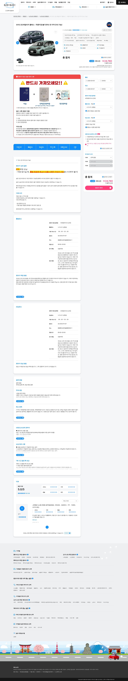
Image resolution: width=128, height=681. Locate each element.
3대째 (86, 165)
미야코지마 (79, 557)
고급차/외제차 (64, 572)
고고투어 (104, 679)
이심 (98, 679)
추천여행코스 (61, 618)
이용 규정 (32, 671)
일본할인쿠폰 (62, 2)
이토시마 (54, 563)
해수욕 (93, 588)
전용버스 (15, 590)
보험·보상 (36, 618)
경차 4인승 (34, 572)
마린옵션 (71, 588)
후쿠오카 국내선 (17, 563)
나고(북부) (72, 557)
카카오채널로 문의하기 (48, 671)
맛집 (69, 2)
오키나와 (40, 627)
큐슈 (35, 627)
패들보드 (65, 588)
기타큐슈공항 (46, 563)
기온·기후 (72, 618)
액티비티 (28, 2)
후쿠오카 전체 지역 (62, 563)
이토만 (88, 602)
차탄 (61, 602)
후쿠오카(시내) (38, 563)
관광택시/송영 (47, 588)
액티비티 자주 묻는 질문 (20, 608)
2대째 (86, 161)
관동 (26, 627)
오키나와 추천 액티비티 (20, 600)
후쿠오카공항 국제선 (28, 563)
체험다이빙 (22, 588)
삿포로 (23, 557)
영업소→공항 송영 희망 (93, 127)
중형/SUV (51, 572)
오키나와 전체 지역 (95, 557)
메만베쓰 (42, 557)
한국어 (112, 2)
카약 (60, 588)
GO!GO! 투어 (17, 16)
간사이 (30, 627)
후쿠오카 (99, 602)
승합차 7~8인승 (43, 572)
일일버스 (36, 588)
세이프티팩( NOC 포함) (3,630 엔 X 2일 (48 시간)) (100, 140)
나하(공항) (65, 557)
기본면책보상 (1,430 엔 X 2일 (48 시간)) (98, 136)
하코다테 (29, 557)
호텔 (55, 2)
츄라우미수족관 (67, 602)
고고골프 (50, 2)
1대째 (86, 157)
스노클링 (15, 588)
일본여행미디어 (42, 2)
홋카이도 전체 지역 (50, 557)
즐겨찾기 (102, 2)
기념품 (48, 618)
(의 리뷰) (84, 30)
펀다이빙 (55, 588)
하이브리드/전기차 (17, 572)
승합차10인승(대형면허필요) (76, 572)
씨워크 (76, 588)
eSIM (34, 2)
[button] (17, 42)
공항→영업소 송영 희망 (93, 111)
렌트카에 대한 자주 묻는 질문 (22, 578)
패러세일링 (29, 588)
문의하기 (38, 671)
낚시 (41, 588)
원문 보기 (34, 519)
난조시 (93, 602)
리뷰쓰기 (67, 533)
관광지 (25, 618)
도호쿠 (21, 627)
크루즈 (110, 588)
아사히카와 (35, 557)
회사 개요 (15, 671)
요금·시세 (42, 618)
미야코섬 (83, 602)
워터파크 (82, 588)
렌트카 (22, 2)
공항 (77, 618)
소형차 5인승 (27, 572)
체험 (67, 618)
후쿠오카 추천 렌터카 (20, 560)
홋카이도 (15, 627)
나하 (14, 602)
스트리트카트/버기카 (102, 588)
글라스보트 (22, 590)
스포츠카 (57, 572)
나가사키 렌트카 (33, 16)
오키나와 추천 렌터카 (69, 554)
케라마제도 (20, 602)
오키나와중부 (76, 602)
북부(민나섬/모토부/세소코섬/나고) (49, 602)
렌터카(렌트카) (88, 679)
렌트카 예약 (99, 188)
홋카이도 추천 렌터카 (20, 554)
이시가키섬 (86, 557)
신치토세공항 (16, 557)
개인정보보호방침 (24, 671)
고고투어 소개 (58, 671)
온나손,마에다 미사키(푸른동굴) (32, 602)
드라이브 (20, 618)
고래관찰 (88, 588)
